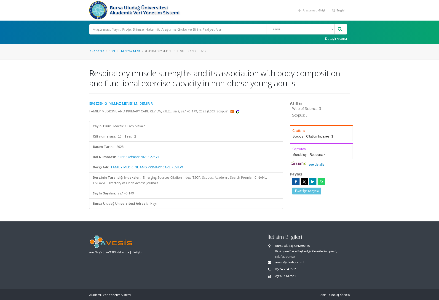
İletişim (137, 252)
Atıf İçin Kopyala (308, 191)
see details (316, 164)
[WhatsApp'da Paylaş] (321, 181)
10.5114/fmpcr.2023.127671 (138, 157)
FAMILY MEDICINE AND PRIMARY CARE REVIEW (147, 167)
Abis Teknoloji (330, 295)
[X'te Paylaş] (304, 181)
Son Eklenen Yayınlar (124, 51)
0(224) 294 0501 (285, 276)
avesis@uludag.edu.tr (290, 262)
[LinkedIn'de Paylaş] (312, 181)
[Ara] (340, 29)
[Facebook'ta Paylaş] (296, 181)
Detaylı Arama (336, 38)
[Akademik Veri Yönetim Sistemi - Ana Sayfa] (99, 10)
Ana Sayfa (97, 51)
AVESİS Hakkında (117, 252)
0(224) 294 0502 (285, 269)
